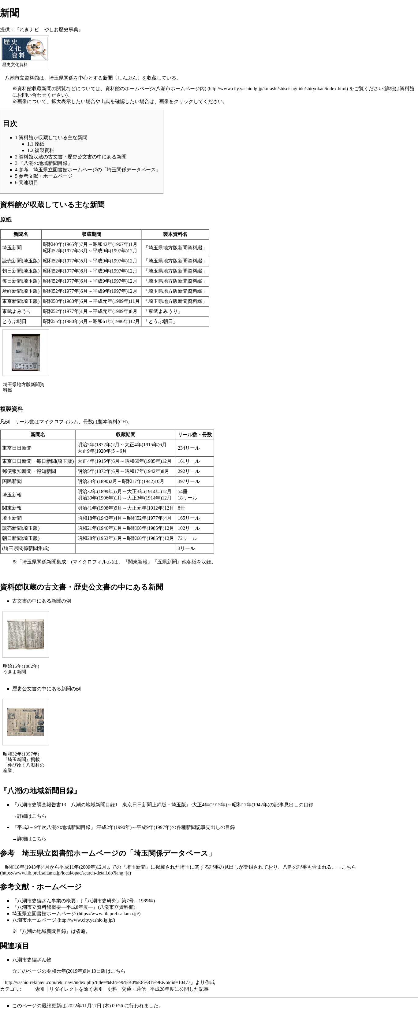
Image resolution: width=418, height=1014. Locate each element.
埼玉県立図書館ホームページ (44, 913)
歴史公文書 (24, 688)
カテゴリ (10, 989)
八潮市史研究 (102, 900)
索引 (40, 989)
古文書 (19, 601)
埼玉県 (56, 77)
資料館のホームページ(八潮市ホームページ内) (155, 88)
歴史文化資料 (15, 64)
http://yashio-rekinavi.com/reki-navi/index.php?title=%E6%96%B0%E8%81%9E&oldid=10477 (97, 982)
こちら (39, 816)
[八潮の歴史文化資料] (24, 48)
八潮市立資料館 (22, 77)
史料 (112, 989)
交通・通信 (133, 989)
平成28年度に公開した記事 (179, 989)
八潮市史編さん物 (31, 959)
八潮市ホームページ (34, 920)
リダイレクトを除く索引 (76, 989)
